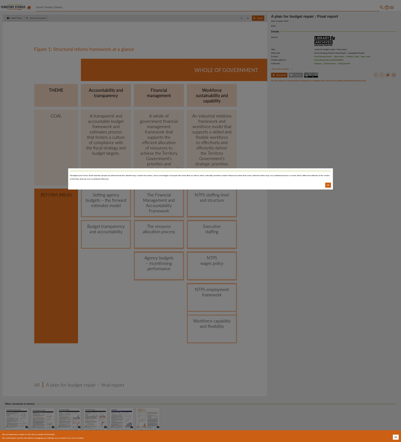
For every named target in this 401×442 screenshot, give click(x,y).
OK (328, 185)
